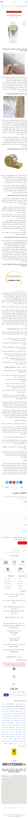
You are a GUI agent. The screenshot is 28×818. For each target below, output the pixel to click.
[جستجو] (2, 6)
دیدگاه (25, 501)
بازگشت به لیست (14, 487)
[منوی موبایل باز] (26, 2)
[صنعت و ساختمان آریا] (14, 684)
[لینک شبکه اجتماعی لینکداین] (10, 482)
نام (26, 518)
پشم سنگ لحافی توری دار (16, 11)
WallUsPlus (19, 706)
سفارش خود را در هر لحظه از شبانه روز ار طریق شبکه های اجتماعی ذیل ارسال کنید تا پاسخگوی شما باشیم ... (14, 664)
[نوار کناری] (26, 247)
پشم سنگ (9, 11)
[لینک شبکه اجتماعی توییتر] (17, 482)
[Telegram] (14, 668)
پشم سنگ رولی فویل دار (21, 49)
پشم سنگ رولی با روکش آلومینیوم (16, 195)
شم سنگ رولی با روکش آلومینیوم (18, 94)
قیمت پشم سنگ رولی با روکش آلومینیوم (17, 237)
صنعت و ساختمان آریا (19, 700)
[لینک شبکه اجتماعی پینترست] (14, 482)
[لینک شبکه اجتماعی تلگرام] (7, 482)
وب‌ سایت (24, 530)
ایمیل (25, 524)
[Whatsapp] (14, 676)
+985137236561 (14, 764)
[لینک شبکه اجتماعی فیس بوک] (20, 482)
